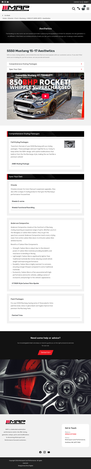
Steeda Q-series (18, 201)
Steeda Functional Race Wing (23, 208)
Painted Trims (17, 315)
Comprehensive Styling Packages (23, 64)
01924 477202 (70, 434)
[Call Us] (78, 8)
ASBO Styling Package (20, 164)
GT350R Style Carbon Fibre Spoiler (25, 283)
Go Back (7, 15)
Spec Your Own (15, 69)
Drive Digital (29, 465)
